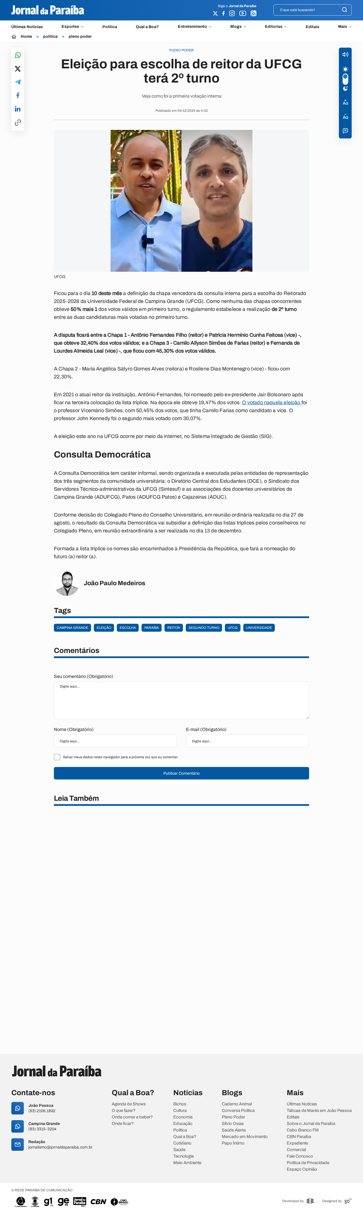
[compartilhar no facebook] (17, 95)
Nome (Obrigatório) (74, 729)
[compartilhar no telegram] (18, 82)
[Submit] (344, 10)
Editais (312, 27)
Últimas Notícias (27, 27)
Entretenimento (192, 27)
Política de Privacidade (308, 1163)
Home (26, 37)
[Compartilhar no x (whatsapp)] (18, 69)
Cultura (180, 1110)
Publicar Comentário (181, 773)
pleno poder (80, 37)
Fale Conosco (300, 1156)
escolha (128, 628)
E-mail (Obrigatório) (206, 729)
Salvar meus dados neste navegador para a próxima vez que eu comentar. (120, 757)
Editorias (273, 27)
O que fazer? (124, 1110)
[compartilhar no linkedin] (17, 109)
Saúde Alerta (234, 1130)
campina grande (72, 628)
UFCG (233, 628)
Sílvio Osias (233, 1124)
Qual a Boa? (147, 27)
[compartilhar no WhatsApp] (18, 55)
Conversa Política (238, 1110)
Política (109, 27)
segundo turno (204, 628)
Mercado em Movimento (245, 1137)
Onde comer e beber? (132, 1117)
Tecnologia (183, 1156)
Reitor (173, 628)
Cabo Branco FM (303, 1130)
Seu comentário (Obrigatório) (83, 676)
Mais (342, 27)
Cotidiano (182, 1143)
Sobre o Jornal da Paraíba (311, 1124)
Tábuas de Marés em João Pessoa (319, 1110)
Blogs (236, 27)
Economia (183, 1117)
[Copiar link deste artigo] (18, 123)
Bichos (179, 1104)
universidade (259, 628)
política (50, 37)
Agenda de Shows (129, 1104)
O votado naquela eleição (271, 402)
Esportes (70, 27)
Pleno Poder (233, 1117)
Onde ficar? (123, 1124)
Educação (183, 1124)
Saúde (179, 1150)
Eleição (104, 628)
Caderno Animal (237, 1104)
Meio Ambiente (187, 1163)
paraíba (151, 628)
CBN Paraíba (299, 1137)
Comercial (296, 1150)
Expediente (297, 1143)
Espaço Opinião (302, 1169)
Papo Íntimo (233, 1143)
